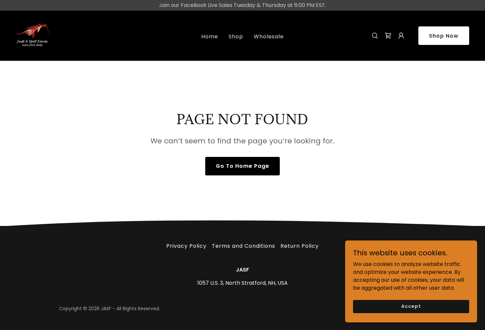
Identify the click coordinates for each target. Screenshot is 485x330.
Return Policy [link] (299, 246)
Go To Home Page (242, 166)
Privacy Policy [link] (186, 246)
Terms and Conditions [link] (243, 246)
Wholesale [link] (269, 36)
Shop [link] (236, 36)
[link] (33, 35)
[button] (388, 35)
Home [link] (209, 36)
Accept (411, 306)
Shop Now (444, 36)
